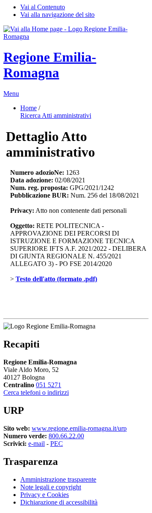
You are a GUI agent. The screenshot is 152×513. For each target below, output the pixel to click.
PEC (56, 443)
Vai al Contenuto (42, 7)
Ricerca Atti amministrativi (55, 115)
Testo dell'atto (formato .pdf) (56, 278)
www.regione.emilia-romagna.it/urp (79, 428)
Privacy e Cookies (44, 494)
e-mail (36, 443)
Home (28, 107)
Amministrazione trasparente (58, 479)
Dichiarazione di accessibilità (59, 502)
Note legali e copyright (50, 487)
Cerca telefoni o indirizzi (36, 392)
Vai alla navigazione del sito (57, 14)
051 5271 (48, 384)
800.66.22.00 (66, 436)
